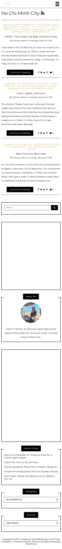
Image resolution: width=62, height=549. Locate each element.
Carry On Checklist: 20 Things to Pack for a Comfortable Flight (28, 456)
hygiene (25, 29)
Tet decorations (37, 86)
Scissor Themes (32, 541)
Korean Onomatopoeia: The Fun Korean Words (31, 471)
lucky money (41, 144)
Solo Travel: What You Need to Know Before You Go (29, 477)
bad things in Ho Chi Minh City (19, 25)
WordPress (31, 544)
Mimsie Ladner (20, 40)
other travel (39, 29)
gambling (10, 83)
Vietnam (52, 29)
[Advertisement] (31, 256)
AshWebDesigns (40, 539)
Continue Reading (20, 72)
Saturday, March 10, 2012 (41, 40)
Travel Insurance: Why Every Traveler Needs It (30, 467)
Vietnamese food (41, 32)
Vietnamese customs (42, 88)
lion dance (42, 83)
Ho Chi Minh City (40, 27)
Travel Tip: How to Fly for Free (21, 462)
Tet (14, 86)
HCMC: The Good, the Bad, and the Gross (31, 36)
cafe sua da (43, 25)
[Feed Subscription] (42, 13)
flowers (8, 144)
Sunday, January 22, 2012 (41, 157)
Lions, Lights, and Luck (31, 93)
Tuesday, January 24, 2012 (41, 97)
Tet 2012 (22, 86)
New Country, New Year (31, 153)
